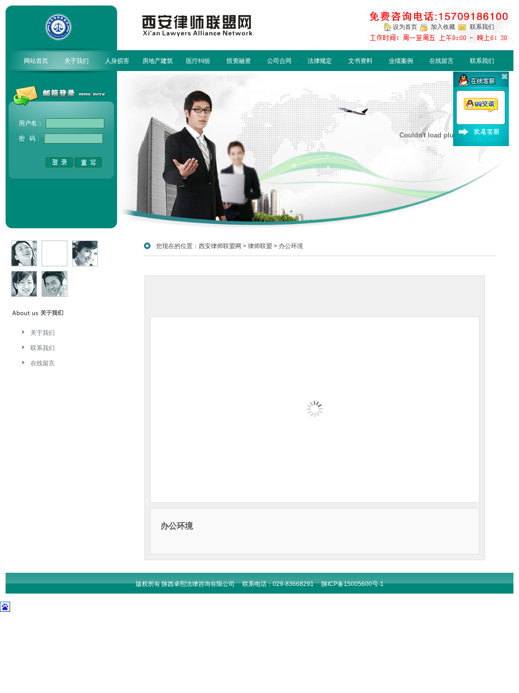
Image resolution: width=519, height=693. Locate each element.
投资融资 (239, 60)
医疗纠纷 (198, 60)
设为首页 (406, 26)
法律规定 (320, 60)
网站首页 (36, 60)
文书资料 (360, 60)
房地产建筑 (157, 60)
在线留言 (441, 60)
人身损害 (117, 60)
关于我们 (76, 60)
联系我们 (482, 60)
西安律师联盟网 (220, 246)
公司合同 (279, 60)
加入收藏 (444, 26)
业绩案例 (401, 60)
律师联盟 (260, 246)
